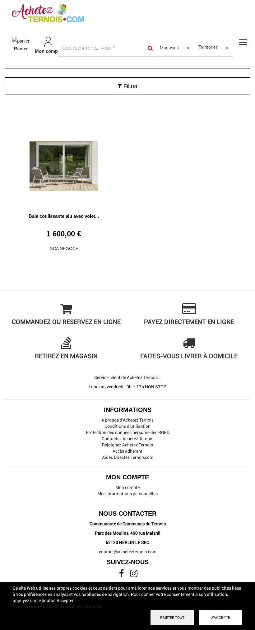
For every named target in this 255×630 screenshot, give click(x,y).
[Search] (150, 48)
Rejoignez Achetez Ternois (127, 444)
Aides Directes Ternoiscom (127, 457)
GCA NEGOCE (63, 248)
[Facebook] (122, 575)
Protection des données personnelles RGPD (127, 432)
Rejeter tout (172, 617)
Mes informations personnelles (127, 493)
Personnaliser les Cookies (79, 606)
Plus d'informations (32, 606)
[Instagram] (133, 575)
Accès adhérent (127, 451)
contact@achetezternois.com (127, 551)
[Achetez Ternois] (127, 13)
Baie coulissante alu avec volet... (64, 216)
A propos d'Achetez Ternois (127, 420)
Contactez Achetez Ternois (127, 438)
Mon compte (127, 487)
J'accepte (220, 617)
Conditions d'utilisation (127, 426)
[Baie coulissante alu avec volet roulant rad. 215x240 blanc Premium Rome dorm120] (64, 163)
